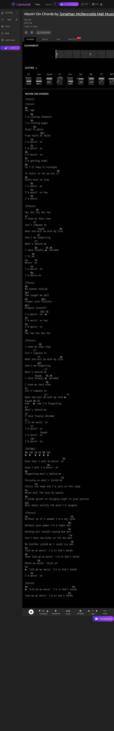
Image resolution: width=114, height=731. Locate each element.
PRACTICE (73, 38)
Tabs (37, 4)
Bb (43, 611)
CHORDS (30, 39)
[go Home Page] (20, 4)
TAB (58, 39)
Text (9, 19)
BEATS (45, 39)
